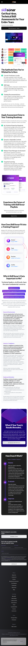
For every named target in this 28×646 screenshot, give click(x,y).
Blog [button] (14, 589)
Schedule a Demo (14, 536)
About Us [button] (14, 575)
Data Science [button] (14, 602)
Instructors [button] (14, 610)
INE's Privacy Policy (8, 558)
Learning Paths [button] (14, 606)
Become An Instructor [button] (14, 581)
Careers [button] (14, 579)
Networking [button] (14, 598)
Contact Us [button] (14, 577)
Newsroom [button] (14, 587)
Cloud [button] (14, 604)
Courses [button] (14, 608)
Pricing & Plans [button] (14, 617)
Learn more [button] (5, 641)
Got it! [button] (21, 641)
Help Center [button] (14, 626)
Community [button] (14, 585)
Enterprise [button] (14, 619)
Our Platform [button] (14, 583)
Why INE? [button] (14, 596)
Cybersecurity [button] (14, 600)
